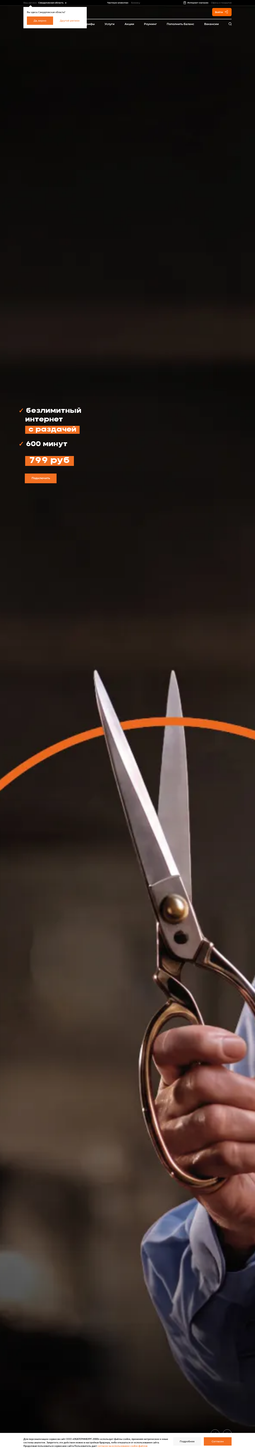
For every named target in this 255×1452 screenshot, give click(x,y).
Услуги (109, 24)
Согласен (218, 1441)
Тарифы (89, 24)
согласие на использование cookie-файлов (122, 1445)
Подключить (41, 478)
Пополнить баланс (180, 24)
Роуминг (150, 24)
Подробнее (187, 1441)
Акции (129, 24)
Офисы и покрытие (221, 2)
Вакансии (211, 24)
